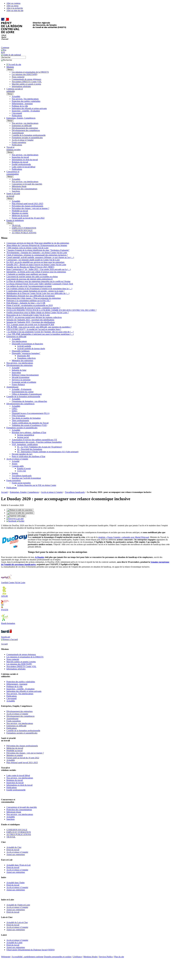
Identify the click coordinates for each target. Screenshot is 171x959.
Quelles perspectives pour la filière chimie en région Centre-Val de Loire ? (37, 312)
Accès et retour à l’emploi (22, 140)
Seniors (15, 473)
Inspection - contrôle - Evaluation (26, 111)
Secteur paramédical (25, 435)
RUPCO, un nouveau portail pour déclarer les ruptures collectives (34, 317)
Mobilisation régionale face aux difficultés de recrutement (30, 296)
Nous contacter (18, 77)
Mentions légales (90, 957)
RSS (3, 52)
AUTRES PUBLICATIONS (24, 233)
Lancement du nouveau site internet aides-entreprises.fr (29, 279)
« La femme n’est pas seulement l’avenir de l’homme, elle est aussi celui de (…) (39, 332)
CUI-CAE (21, 471)
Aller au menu (12, 6)
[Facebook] (11, 521)
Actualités (16, 96)
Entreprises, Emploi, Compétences (24, 492)
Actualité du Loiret (14, 942)
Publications (17, 115)
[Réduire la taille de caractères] (20, 510)
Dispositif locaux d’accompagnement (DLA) (30, 413)
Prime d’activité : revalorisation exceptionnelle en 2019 (29, 305)
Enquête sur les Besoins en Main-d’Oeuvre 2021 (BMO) (30, 267)
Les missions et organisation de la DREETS (30, 72)
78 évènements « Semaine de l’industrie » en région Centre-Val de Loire (36, 252)
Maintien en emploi (20, 213)
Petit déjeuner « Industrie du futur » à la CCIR (25, 303)
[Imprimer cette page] (16, 515)
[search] (13, 57)
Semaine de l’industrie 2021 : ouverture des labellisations (30, 320)
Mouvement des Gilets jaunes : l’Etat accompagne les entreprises (33, 298)
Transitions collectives (26, 358)
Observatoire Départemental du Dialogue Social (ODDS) (30, 950)
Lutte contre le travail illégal (23, 167)
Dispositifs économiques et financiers (27, 344)
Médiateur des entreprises (22, 360)
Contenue (5, 47)
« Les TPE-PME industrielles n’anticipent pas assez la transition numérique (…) (40, 334)
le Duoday (39, 557)
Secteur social (23, 437)
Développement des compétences (26, 130)
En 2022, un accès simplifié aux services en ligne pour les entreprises (35, 262)
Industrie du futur (19, 370)
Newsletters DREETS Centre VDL (27, 81)
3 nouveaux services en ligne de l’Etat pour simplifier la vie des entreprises (37, 243)
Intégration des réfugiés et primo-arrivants (29, 108)
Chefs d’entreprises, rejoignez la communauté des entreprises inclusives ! (37, 255)
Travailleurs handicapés (22, 476)
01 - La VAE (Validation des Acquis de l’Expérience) (39, 447)
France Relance (18, 384)
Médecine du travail (20, 215)
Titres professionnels (20, 420)
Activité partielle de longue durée (31, 348)
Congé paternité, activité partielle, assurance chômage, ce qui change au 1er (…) (40, 257)
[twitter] (20, 521)
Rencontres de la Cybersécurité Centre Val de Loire (28, 315)
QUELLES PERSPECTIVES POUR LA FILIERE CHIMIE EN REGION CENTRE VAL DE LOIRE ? (51, 310)
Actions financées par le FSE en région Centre (36, 485)
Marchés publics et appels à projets (26, 84)
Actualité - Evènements (21, 389)
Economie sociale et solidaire (24, 382)
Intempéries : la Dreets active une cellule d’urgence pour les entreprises (36, 272)
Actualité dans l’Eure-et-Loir (18, 865)
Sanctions (16, 191)
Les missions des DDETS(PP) (24, 74)
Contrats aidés (18, 466)
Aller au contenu (13, 3)
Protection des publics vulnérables (26, 101)
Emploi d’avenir (24, 468)
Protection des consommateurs (24, 189)
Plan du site (119, 957)
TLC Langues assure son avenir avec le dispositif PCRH (30, 324)
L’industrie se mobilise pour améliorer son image (26, 274)
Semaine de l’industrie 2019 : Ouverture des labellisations (30, 322)
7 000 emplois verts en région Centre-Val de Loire (27, 248)
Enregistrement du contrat (22, 392)
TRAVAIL (16, 225)
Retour (10, 69)
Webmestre (5, 957)
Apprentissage (18, 133)
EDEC (15, 411)
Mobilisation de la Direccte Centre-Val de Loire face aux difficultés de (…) (37, 293)
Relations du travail (20, 162)
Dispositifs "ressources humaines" (26, 353)
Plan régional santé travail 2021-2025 (27, 203)
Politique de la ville (20, 106)
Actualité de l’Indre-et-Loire (18, 905)
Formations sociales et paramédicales (27, 137)
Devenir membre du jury (22, 454)
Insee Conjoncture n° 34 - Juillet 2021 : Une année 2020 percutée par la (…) (38, 269)
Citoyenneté (17, 113)
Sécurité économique (20, 377)
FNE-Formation (18, 416)
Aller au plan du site (14, 10)
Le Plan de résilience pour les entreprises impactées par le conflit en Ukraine (38, 281)
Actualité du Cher (13, 847)
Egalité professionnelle (21, 164)
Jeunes (14, 464)
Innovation (16, 372)
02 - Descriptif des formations (29, 449)
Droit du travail (12, 850)
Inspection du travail (20, 157)
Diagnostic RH (23, 356)
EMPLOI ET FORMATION (24, 228)
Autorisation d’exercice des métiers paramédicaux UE (34, 440)
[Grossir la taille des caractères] (20, 513)
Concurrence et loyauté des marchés (27, 184)
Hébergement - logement (22, 103)
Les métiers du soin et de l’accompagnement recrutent (29, 286)
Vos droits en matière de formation (26, 418)
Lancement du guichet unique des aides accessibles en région (32, 276)
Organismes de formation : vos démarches (29, 401)
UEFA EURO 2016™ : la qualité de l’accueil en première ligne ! (33, 329)
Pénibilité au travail (20, 211)
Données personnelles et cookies (57, 957)
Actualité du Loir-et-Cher (17, 922)
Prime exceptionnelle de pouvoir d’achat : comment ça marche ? (33, 308)
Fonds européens (19, 142)
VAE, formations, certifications (25, 444)
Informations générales (21, 86)
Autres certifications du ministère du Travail (30, 423)
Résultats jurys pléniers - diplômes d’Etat (29, 432)
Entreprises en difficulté (22, 125)
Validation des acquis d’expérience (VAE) (29, 425)
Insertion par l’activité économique (26, 478)
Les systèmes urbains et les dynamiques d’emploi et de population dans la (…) (39, 288)
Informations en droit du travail (25, 159)
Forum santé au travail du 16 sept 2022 (28, 218)
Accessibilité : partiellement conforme (27, 957)
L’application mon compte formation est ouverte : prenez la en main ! (35, 291)
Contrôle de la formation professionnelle (29, 135)
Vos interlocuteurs (19, 341)
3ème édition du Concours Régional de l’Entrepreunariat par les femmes (36, 245)
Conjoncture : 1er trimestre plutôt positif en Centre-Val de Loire (33, 260)
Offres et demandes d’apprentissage (27, 394)
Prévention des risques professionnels (27, 206)
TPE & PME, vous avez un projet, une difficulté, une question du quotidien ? (38, 327)
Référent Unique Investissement (25, 375)
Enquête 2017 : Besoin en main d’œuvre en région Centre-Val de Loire (36, 264)
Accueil (4, 492)
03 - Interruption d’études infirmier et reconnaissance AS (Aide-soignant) (47, 452)
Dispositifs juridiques (21, 351)
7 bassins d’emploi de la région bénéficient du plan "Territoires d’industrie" (37, 250)
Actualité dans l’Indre (15, 882)
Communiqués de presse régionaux (26, 79)
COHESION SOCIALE (22, 230)
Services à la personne (21, 380)
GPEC (14, 408)
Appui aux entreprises (15, 854)
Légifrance (77, 957)
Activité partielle (24, 346)
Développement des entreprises (25, 128)
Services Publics (106, 957)
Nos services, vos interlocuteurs (25, 123)
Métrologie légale (19, 186)
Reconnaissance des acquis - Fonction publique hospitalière (37, 442)
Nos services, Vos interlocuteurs (25, 99)
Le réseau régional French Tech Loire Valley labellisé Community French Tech (39, 284)
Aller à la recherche (14, 8)
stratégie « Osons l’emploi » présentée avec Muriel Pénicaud (123, 537)
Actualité (15, 368)
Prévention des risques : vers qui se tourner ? (30, 208)
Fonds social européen (21, 483)
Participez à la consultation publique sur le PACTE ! (28, 300)
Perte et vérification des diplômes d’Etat (28, 456)
